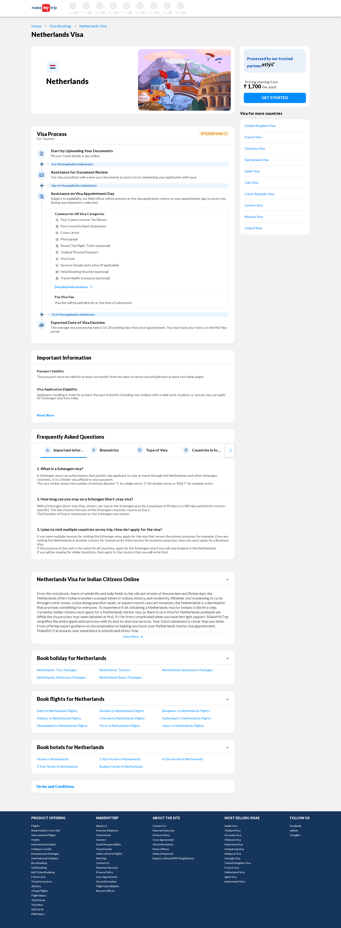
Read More (45, 415)
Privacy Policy (104, 872)
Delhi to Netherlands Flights (57, 711)
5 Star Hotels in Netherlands (120, 759)
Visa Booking (60, 26)
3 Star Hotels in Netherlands (57, 766)
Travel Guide (104, 849)
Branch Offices (105, 891)
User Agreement (106, 877)
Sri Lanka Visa (233, 835)
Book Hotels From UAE (45, 830)
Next (230, 450)
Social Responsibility (108, 844)
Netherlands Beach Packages (121, 677)
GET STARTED (275, 98)
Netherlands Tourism (115, 670)
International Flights (43, 835)
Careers (101, 839)
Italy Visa (251, 182)
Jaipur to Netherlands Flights (183, 726)
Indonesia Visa (234, 844)
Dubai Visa (231, 826)
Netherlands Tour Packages (57, 670)
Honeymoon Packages (45, 853)
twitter (294, 830)
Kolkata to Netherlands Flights (59, 718)
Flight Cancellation (107, 886)
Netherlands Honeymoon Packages (187, 670)
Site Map (101, 858)
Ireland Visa (253, 228)
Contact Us (103, 863)
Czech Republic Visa (259, 194)
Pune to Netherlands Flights (120, 726)
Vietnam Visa (233, 839)
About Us (101, 826)
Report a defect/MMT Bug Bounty (173, 858)
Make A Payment (163, 853)
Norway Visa (254, 217)
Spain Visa (252, 171)
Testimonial (103, 835)
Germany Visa (255, 148)
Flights (35, 826)
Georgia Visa (232, 858)
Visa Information (106, 881)
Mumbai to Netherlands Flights (122, 711)
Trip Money (38, 900)
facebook (295, 826)
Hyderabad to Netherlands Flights (186, 718)
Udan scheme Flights (109, 853)
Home (36, 26)
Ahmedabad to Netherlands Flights (62, 726)
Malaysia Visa (233, 853)
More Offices (161, 849)
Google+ (295, 835)
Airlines (36, 886)
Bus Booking (39, 863)
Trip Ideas (37, 904)
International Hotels (43, 844)
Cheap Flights (39, 891)
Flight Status (38, 895)
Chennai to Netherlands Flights (122, 718)
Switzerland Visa (257, 160)
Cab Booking (39, 867)
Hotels (35, 839)
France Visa (253, 137)
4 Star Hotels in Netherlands (182, 759)
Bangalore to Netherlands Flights (186, 711)
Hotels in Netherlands (53, 759)
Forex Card (38, 877)
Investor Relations (107, 830)
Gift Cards (37, 909)
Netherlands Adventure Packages (61, 677)
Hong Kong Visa (234, 849)
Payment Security (107, 867)
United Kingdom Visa (260, 126)
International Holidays (45, 858)
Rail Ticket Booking (43, 872)
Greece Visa (254, 205)
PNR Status (38, 914)
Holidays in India (41, 849)
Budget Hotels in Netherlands (121, 766)
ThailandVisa (233, 830)
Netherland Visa (235, 872)
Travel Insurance (41, 881)
